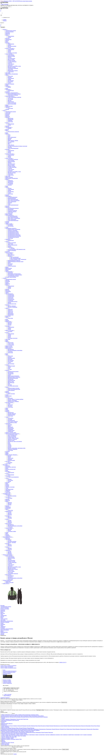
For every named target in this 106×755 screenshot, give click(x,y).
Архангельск (27, 714)
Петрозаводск (16, 732)
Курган (92, 725)
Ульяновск (7, 736)
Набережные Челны (5, 729)
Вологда (42, 716)
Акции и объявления (7, 683)
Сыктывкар (89, 734)
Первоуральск (7, 732)
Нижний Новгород (56, 729)
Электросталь (4, 742)
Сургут (81, 734)
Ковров (47, 725)
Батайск (15, 715)
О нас (4, 669)
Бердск (22, 715)
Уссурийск (12, 736)
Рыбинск (22, 733)
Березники (26, 715)
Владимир (23, 716)
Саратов (21, 734)
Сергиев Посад (42, 734)
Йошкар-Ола (4, 724)
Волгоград (28, 716)
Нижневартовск (42, 729)
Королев (69, 725)
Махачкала (13, 728)
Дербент (3, 719)
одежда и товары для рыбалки (6, 666)
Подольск (33, 732)
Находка (19, 729)
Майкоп (9, 728)
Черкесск (17, 739)
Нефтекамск (30, 729)
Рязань (25, 733)
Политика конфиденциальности (9, 671)
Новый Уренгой (23, 730)
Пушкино (46, 732)
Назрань (11, 729)
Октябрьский (13, 731)
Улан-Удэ (3, 736)
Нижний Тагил (63, 729)
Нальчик (15, 729)
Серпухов (47, 734)
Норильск (33, 730)
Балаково (3, 715)
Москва (20, 728)
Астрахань (33, 714)
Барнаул (11, 715)
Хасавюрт (8, 738)
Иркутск (10, 723)
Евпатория (3, 720)
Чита (21, 739)
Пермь (11, 732)
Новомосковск (83, 729)
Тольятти (15, 735)
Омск (17, 731)
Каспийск (29, 725)
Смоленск (58, 734)
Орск (33, 731)
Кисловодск (43, 725)
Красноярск (88, 725)
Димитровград (13, 719)
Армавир (20, 714)
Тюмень (24, 735)
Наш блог (5, 674)
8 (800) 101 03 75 (62, 662)
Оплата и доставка (7, 679)
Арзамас (16, 714)
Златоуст (3, 722)
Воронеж (46, 716)
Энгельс (12, 742)
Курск (95, 725)
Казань (2, 725)
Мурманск (25, 728)
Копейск (65, 725)
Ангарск (12, 714)
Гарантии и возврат (7, 680)
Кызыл (98, 725)
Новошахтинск (17, 730)
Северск (37, 734)
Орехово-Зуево (28, 731)
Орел (19, 731)
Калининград (7, 725)
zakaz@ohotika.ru (7, 695)
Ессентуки (16, 720)
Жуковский (4, 721)
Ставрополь (65, 734)
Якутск (2, 744)
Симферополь (52, 734)
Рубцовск (18, 733)
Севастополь (26, 734)
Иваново (3, 723)
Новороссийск (90, 729)
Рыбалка (5, 20)
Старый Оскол (71, 734)
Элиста (8, 742)
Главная (4, 19)
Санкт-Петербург (12, 734)
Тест (12, 735)
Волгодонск (32, 716)
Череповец (13, 739)
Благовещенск (34, 715)
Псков (42, 732)
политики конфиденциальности (32, 702)
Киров (39, 725)
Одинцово (8, 731)
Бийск (30, 715)
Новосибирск (96, 729)
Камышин (24, 725)
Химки (12, 738)
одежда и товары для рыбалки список (8, 667)
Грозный (3, 718)
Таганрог (3, 735)
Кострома (73, 725)
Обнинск (3, 731)
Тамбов (7, 735)
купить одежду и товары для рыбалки (8, 665)
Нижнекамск (49, 729)
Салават (3, 734)
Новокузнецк (69, 729)
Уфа (15, 736)
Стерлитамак (77, 734)
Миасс (17, 728)
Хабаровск (3, 738)
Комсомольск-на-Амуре (58, 725)
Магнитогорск (5, 728)
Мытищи (32, 728)
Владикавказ (18, 716)
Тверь (10, 735)
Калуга (11, 725)
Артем (23, 714)
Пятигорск (50, 732)
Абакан (3, 714)
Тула (21, 735)
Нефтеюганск (36, 729)
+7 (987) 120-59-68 (7, 694)
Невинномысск (24, 729)
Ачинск (37, 714)
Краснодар (83, 725)
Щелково (4, 741)
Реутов (7, 733)
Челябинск (8, 739)
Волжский (38, 716)
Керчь (36, 725)
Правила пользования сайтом (9, 672)
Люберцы (7, 726)
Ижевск (7, 723)
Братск (39, 715)
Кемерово (33, 725)
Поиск (13, 713)
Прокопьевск (38, 732)
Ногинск (29, 730)
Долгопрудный (19, 719)
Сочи (61, 734)
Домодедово (25, 719)
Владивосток (12, 716)
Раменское (3, 733)
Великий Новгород (5, 716)
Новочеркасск (10, 730)
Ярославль (7, 744)
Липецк (3, 726)
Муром (28, 728)
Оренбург (23, 731)
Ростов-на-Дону (12, 733)
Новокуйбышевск (76, 729)
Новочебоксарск (3, 730)
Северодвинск (32, 734)
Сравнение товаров (7, 682)
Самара (6, 734)
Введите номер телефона (17, 699)
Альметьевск (7, 714)
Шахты (3, 740)
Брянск (42, 715)
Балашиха (7, 715)
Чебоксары (3, 739)
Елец (13, 720)
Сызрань (85, 734)
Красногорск (78, 725)
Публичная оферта (7, 673)
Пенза (2, 732)
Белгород (19, 715)
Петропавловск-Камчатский (25, 732)
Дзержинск (7, 719)
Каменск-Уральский (18, 725)
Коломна (51, 725)
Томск (19, 735)
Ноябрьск (38, 730)
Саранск (17, 734)
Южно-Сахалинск (5, 743)
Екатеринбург (9, 720)
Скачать (15, 753)
